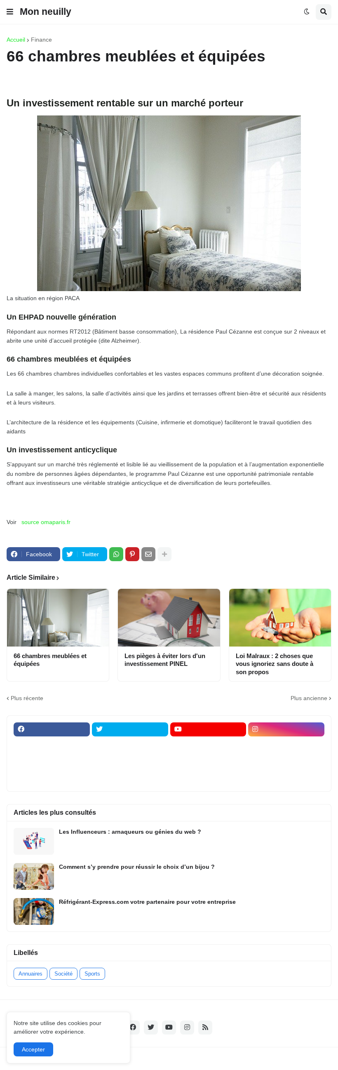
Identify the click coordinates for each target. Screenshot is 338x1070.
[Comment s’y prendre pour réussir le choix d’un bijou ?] (34, 876)
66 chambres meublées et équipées (50, 660)
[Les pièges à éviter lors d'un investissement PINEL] (169, 618)
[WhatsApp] (116, 554)
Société (63, 974)
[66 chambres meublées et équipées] (58, 618)
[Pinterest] (132, 554)
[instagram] (286, 729)
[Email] (148, 554)
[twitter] (130, 729)
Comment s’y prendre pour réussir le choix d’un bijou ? (137, 866)
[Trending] (286, 762)
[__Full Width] (52, 745)
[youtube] (208, 729)
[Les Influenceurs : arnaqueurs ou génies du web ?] (34, 841)
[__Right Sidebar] (130, 745)
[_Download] (52, 762)
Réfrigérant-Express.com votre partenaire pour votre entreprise (147, 901)
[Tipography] (130, 778)
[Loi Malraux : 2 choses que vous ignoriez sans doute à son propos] (280, 618)
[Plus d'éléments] (164, 554)
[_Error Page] (130, 762)
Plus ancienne (309, 698)
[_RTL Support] (208, 762)
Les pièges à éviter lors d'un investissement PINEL (164, 660)
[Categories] (52, 778)
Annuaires (30, 974)
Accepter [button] (33, 1049)
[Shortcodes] (208, 778)
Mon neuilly (45, 11)
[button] (10, 12)
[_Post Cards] (208, 745)
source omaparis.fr (45, 522)
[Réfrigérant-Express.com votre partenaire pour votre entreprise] (34, 911)
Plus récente (27, 698)
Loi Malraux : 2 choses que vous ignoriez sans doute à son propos (274, 663)
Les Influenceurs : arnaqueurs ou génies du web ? (130, 831)
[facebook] (52, 729)
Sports (92, 974)
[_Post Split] (286, 745)
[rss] (205, 1028)
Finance (41, 39)
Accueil (16, 39)
